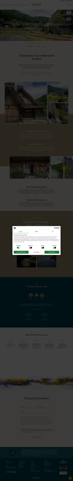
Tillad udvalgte (36, 252)
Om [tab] (52, 231)
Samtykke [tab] (20, 231)
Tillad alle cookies (52, 252)
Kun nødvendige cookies (21, 252)
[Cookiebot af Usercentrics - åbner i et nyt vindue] (54, 228)
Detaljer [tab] (36, 231)
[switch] (30, 248)
